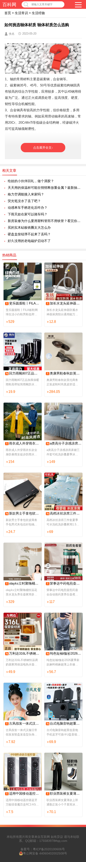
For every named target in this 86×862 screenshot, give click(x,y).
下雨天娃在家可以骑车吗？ (27, 214)
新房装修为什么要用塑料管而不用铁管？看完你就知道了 (45, 221)
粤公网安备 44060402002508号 (45, 853)
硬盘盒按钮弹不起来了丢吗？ (29, 234)
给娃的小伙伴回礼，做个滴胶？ (31, 181)
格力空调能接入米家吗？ (26, 194)
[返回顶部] (77, 771)
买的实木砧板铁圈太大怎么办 (29, 227)
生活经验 (38, 13)
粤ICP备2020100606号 (49, 849)
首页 (7, 13)
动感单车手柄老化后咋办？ (27, 207)
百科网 (9, 4)
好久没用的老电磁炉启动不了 (29, 241)
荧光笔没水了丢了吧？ (24, 201)
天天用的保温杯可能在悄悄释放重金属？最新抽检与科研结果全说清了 (45, 187)
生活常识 (21, 13)
